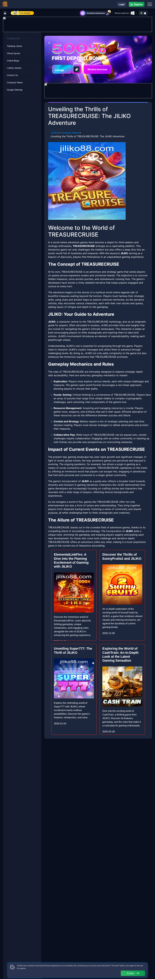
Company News (15, 82)
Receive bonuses (97, 69)
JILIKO (54, 132)
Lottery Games (14, 68)
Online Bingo (13, 60)
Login (122, 4)
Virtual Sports (13, 53)
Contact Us (12, 75)
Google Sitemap (15, 89)
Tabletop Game (14, 46)
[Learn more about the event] (77, 24)
